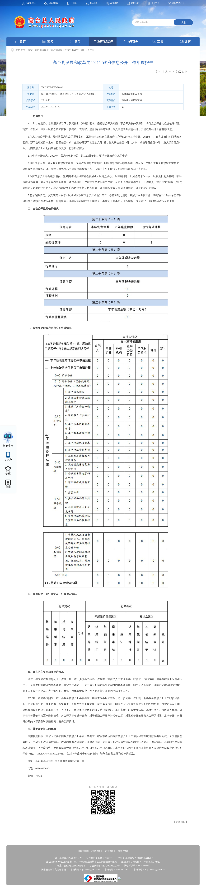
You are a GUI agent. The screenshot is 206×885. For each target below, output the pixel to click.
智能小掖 (135, 3)
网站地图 (83, 851)
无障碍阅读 (53, 3)
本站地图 (93, 3)
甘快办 (8, 459)
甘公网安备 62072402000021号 (105, 866)
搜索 (183, 22)
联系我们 (96, 851)
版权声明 (122, 851)
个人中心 (155, 3)
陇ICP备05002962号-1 (74, 866)
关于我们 (109, 851)
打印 (184, 71)
